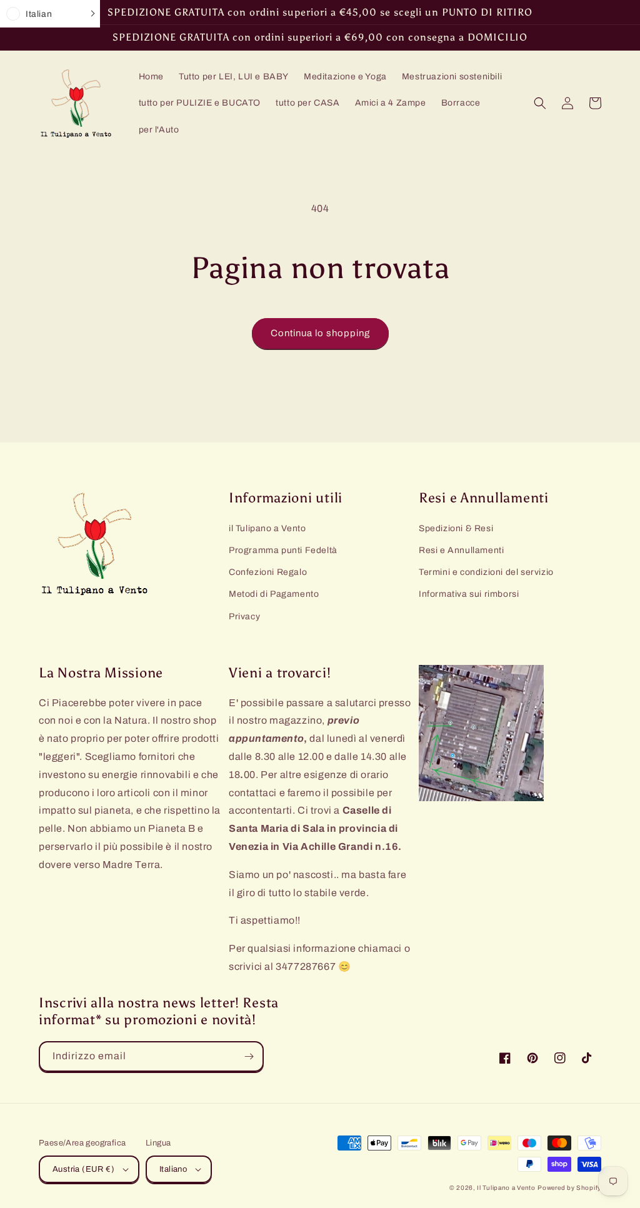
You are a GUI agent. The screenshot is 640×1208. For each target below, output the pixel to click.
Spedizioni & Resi (456, 528)
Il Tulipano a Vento (506, 1187)
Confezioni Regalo (268, 572)
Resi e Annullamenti (461, 550)
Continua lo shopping (320, 333)
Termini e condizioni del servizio (486, 572)
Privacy (244, 616)
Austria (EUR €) (83, 1169)
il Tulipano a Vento (267, 528)
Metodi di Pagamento (274, 594)
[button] (540, 103)
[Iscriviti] (248, 1056)
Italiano (173, 1169)
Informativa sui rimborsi (469, 594)
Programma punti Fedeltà (283, 550)
